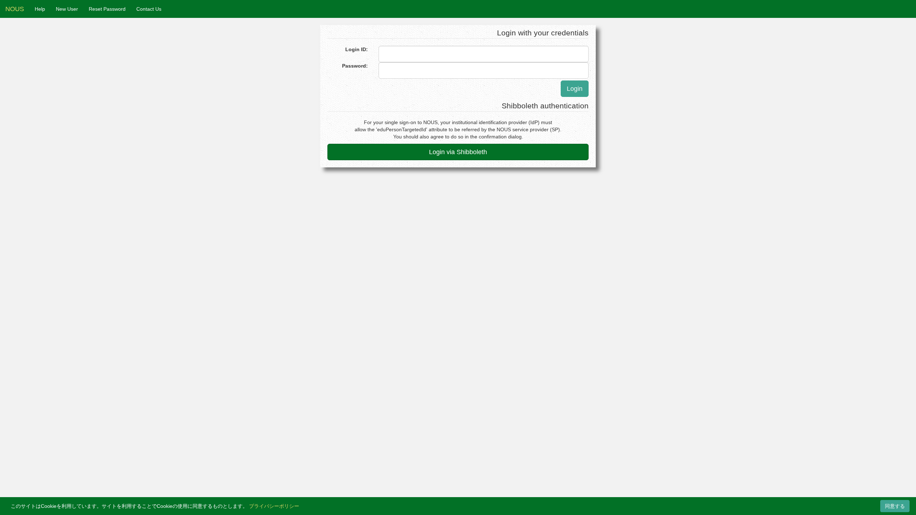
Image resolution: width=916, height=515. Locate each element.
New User (67, 9)
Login (575, 88)
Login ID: (356, 49)
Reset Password (107, 9)
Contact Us (148, 9)
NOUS (14, 9)
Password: (355, 66)
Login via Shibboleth (458, 152)
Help (40, 9)
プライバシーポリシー (274, 506)
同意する (895, 506)
